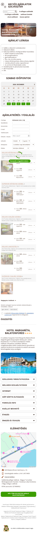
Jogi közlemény (31, 506)
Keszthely (21, 518)
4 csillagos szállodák (12, 14)
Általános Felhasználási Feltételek (10, 506)
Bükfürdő (16, 516)
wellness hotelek (26, 14)
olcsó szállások (12, 17)
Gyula (33, 516)
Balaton (3, 516)
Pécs (26, 518)
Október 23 (7, 513)
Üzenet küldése (10, 477)
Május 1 (24, 511)
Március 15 (30, 511)
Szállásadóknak (15, 508)
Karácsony (18, 511)
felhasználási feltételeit (18, 313)
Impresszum (23, 508)
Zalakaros (23, 519)
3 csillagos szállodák (26, 11)
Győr (30, 516)
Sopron (13, 519)
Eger (20, 516)
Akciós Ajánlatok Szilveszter (19, 5)
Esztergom (25, 516)
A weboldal (7, 313)
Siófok (33, 518)
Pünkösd (13, 513)
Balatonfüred (9, 516)
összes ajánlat (25, 17)
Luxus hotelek (18, 514)
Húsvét (13, 511)
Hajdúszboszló (5, 518)
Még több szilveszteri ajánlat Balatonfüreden (18, 494)
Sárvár (29, 518)
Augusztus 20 (7, 511)
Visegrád (18, 519)
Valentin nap (20, 513)
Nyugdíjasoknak (28, 513)
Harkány (12, 518)
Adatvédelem (22, 506)
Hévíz (16, 518)
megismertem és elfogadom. (20, 315)
